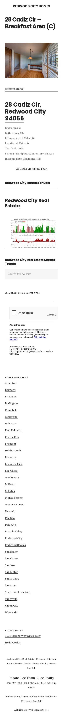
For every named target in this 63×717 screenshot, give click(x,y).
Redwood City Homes (31, 6)
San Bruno (11, 551)
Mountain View (14, 504)
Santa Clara (12, 578)
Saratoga (10, 585)
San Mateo (11, 571)
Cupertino (11, 416)
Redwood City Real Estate (27, 203)
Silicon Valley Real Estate (43, 696)
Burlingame (12, 403)
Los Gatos (11, 470)
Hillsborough (13, 450)
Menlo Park (12, 477)
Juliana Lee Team (22, 678)
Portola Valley (13, 531)
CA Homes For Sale (31, 701)
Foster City (12, 437)
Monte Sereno (14, 497)
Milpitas (10, 491)
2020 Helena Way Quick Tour (23, 635)
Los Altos (10, 457)
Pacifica (10, 517)
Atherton (10, 383)
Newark (10, 511)
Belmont (10, 389)
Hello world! (12, 642)
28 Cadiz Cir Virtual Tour (31, 168)
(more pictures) (14, 88)
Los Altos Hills (13, 464)
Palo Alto (10, 524)
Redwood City (13, 538)
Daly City (10, 423)
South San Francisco (17, 592)
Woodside (11, 612)
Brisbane (10, 396)
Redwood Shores (15, 544)
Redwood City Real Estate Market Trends (30, 262)
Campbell (10, 410)
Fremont (10, 443)
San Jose (10, 565)
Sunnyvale (11, 598)
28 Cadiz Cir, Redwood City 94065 (25, 112)
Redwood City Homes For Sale (27, 182)
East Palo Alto (13, 430)
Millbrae (10, 484)
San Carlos (11, 558)
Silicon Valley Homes (17, 696)
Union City (11, 605)
